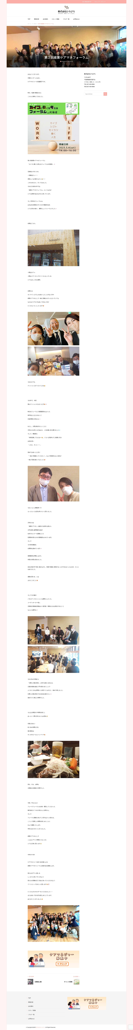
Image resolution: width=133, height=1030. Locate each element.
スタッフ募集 (55, 19)
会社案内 (45, 19)
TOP (29, 19)
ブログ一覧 (66, 19)
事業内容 (36, 19)
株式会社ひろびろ (66, 11)
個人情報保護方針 (86, 1)
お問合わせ (76, 19)
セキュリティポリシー (100, 1)
